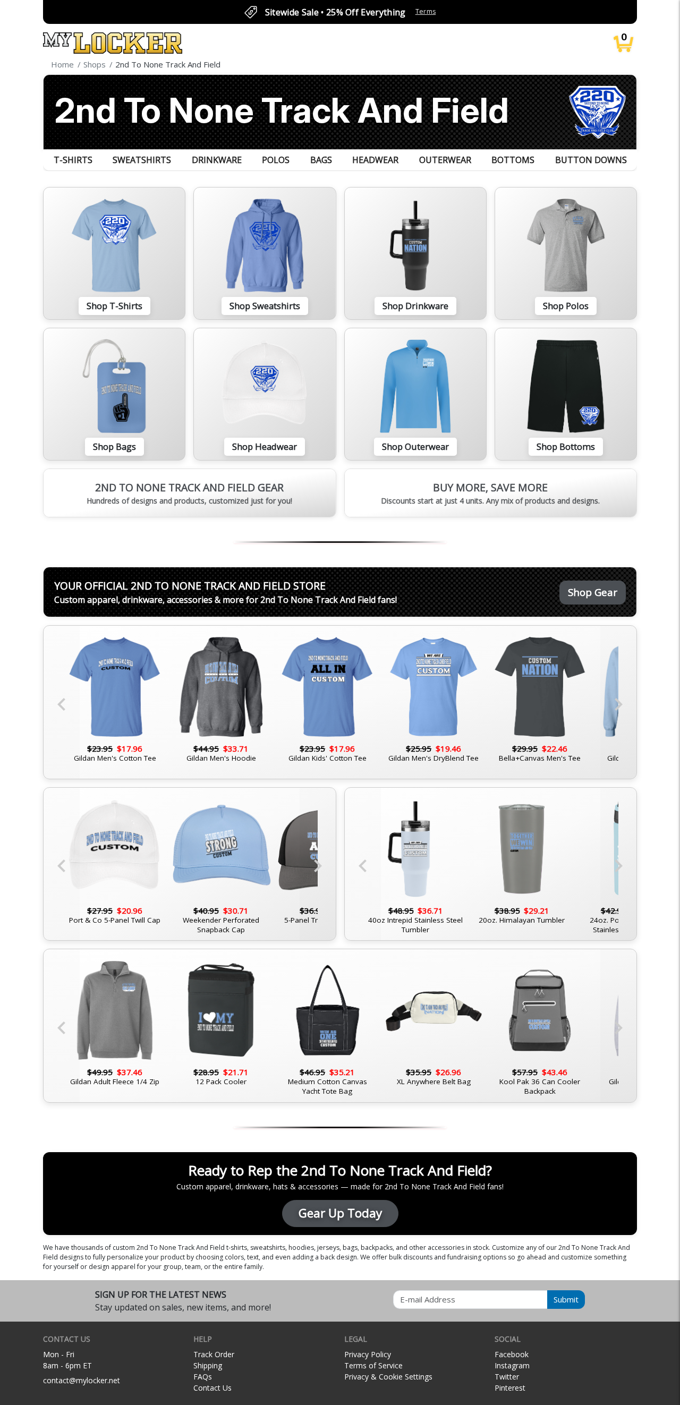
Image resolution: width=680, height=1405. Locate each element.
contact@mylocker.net (81, 1380)
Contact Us (212, 1388)
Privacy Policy (367, 1354)
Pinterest (510, 1388)
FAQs (202, 1377)
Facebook (512, 1354)
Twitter (507, 1377)
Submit (566, 1299)
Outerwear (445, 160)
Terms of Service (373, 1365)
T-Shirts (73, 160)
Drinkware (217, 160)
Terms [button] (425, 11)
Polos (276, 160)
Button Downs (591, 160)
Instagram (512, 1365)
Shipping (207, 1365)
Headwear (375, 160)
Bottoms (512, 160)
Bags (321, 160)
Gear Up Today (340, 1213)
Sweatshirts (142, 160)
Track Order (213, 1354)
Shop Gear (592, 592)
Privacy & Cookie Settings (388, 1377)
